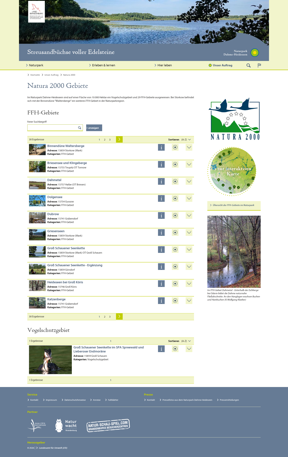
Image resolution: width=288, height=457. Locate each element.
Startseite (35, 74)
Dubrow (53, 214)
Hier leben (165, 65)
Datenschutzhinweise (75, 400)
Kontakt (34, 400)
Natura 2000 (69, 74)
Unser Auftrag (222, 65)
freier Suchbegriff (37, 121)
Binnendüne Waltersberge (65, 146)
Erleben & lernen (103, 65)
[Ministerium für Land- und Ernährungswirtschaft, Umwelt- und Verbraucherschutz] (36, 12)
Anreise (96, 400)
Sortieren (173, 139)
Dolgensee (54, 197)
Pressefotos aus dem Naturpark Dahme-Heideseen (187, 400)
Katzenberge (56, 299)
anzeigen (93, 127)
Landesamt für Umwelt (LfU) (53, 447)
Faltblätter (113, 400)
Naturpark (36, 65)
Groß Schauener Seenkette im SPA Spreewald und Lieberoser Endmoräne (109, 349)
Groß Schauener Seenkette (66, 248)
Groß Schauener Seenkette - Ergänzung (74, 265)
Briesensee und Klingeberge (67, 163)
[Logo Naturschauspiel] (108, 425)
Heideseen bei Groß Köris (65, 282)
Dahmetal (54, 180)
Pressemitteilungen (229, 400)
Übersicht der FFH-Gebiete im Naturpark (233, 205)
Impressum (51, 400)
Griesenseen (55, 231)
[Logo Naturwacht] (66, 425)
